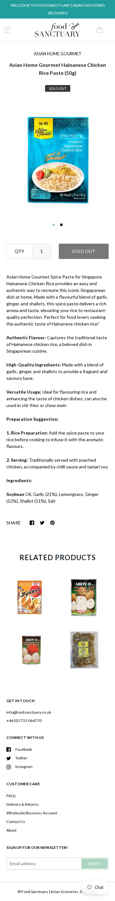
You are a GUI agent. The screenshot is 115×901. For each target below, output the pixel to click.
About (11, 830)
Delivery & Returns (22, 804)
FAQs (11, 795)
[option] (57, 158)
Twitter (21, 758)
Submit (94, 863)
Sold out (83, 251)
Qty (19, 251)
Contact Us (15, 821)
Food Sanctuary (34, 891)
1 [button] (53, 224)
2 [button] (61, 224)
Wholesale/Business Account (31, 813)
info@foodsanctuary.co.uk (28, 712)
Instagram (24, 766)
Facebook (23, 749)
